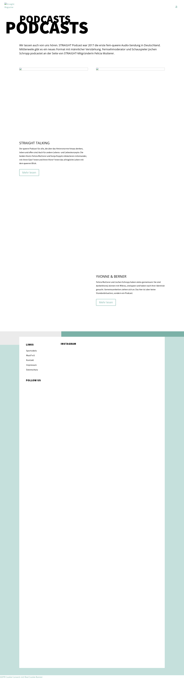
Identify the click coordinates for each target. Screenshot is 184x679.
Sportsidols (31, 350)
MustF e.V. (30, 355)
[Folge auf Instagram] (28, 386)
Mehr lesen (29, 172)
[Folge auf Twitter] (39, 386)
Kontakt (30, 360)
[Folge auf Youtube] (44, 386)
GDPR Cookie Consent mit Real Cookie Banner (21, 677)
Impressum (31, 365)
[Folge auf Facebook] (33, 386)
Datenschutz (32, 369)
